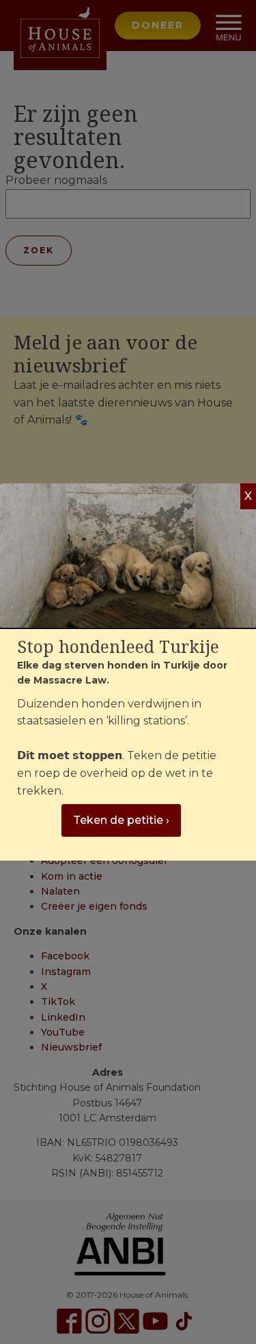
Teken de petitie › (121, 820)
